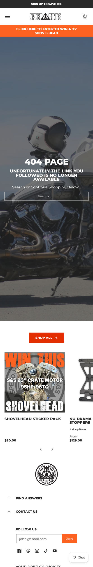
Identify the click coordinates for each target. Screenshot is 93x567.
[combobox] (46, 196)
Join (69, 539)
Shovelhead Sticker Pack (33, 419)
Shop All (43, 338)
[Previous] (41, 449)
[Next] (52, 449)
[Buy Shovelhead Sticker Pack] (35, 382)
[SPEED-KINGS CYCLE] (45, 16)
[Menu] (7, 16)
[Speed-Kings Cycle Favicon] (46, 474)
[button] (84, 16)
